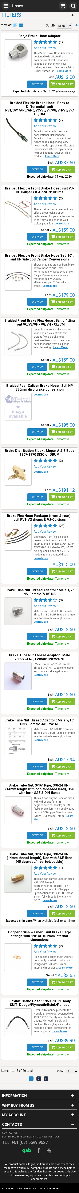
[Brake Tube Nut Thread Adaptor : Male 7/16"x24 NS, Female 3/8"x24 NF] (18, 676)
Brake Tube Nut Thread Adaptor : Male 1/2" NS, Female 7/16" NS (39, 592)
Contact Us (9, 1132)
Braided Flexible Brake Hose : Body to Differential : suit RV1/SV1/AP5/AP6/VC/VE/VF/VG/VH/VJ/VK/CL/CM (39, 108)
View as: (6, 25)
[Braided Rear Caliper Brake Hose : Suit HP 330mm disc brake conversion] (18, 406)
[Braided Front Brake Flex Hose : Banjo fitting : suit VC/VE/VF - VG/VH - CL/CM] (18, 341)
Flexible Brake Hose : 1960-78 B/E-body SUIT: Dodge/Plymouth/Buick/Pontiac (40, 1003)
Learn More (64, 71)
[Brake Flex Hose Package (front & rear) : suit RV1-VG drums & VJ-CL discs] (18, 537)
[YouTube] (49, 1151)
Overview (37, 84)
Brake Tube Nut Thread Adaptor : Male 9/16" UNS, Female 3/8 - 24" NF (39, 722)
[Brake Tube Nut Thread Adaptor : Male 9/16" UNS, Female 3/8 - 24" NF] (18, 741)
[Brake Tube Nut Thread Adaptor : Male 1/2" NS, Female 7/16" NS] (18, 611)
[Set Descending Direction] (76, 25)
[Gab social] (27, 1151)
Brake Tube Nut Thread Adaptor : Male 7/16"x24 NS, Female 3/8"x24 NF (39, 657)
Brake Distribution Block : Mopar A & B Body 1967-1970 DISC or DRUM (39, 453)
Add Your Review (45, 48)
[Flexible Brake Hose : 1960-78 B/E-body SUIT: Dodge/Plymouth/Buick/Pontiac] (18, 1022)
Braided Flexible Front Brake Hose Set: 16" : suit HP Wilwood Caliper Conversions (39, 257)
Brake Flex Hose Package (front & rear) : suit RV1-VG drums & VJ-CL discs (39, 518)
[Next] (46, 1078)
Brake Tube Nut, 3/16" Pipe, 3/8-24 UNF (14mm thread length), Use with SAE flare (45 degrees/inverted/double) (39, 858)
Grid (21, 25)
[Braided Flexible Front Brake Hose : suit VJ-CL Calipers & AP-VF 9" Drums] (18, 209)
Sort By (51, 25)
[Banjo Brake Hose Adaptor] (18, 53)
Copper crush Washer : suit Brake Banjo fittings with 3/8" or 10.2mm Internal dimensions (39, 936)
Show (59, 1071)
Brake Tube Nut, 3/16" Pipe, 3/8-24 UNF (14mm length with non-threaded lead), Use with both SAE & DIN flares (39, 789)
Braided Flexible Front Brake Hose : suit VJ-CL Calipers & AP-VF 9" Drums (39, 190)
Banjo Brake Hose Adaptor (40, 36)
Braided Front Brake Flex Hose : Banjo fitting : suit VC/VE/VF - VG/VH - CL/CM (39, 322)
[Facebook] (39, 1151)
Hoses (17, 6)
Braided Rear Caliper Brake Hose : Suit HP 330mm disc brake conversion (39, 387)
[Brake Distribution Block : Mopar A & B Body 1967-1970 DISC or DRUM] (18, 472)
